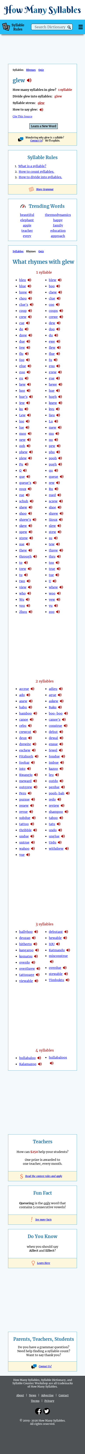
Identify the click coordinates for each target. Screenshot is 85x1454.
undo (53, 830)
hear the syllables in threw (61, 550)
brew (23, 292)
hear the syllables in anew (30, 701)
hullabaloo (27, 1058)
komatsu (25, 956)
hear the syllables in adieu (61, 689)
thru (52, 556)
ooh (22, 446)
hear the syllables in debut (61, 732)
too (51, 563)
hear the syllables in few (28, 348)
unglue (54, 836)
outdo (53, 781)
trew (22, 569)
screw (53, 501)
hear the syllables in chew (60, 292)
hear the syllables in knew (60, 403)
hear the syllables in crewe (61, 317)
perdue (54, 787)
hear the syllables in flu (27, 354)
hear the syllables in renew (32, 805)
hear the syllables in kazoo (61, 769)
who (22, 593)
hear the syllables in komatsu (36, 956)
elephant (27, 220)
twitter (46, 1411)
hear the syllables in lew (29, 415)
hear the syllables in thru (59, 556)
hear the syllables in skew (30, 526)
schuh (23, 501)
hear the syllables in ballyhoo (36, 932)
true (52, 569)
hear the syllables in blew (59, 280)
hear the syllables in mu (57, 434)
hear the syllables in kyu (58, 409)
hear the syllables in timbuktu (67, 980)
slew (52, 526)
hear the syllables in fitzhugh (36, 756)
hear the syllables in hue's (31, 397)
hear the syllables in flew (59, 348)
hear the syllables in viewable (36, 981)
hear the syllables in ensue (61, 744)
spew (23, 532)
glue (22, 366)
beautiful (27, 215)
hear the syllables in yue (28, 855)
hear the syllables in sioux (61, 520)
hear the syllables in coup (30, 311)
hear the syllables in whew (61, 587)
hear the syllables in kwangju (36, 775)
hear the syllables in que (28, 477)
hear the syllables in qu (56, 470)
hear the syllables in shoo (30, 513)
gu (21, 378)
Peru (22, 793)
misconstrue (58, 956)
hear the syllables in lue (27, 427)
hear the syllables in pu (26, 464)
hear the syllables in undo (60, 830)
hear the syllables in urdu (59, 842)
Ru (51, 489)
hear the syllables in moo (29, 434)
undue (24, 836)
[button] (69, 27)
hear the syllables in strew (31, 538)
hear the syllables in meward (35, 781)
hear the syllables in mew (59, 427)
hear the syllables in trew (29, 569)
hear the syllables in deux (30, 738)
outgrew (25, 787)
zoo (51, 612)
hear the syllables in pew (58, 446)
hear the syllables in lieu (58, 415)
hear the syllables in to (26, 563)
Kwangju (25, 775)
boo (52, 286)
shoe (52, 507)
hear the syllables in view (30, 587)
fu (50, 360)
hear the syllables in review (62, 805)
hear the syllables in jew (28, 403)
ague (52, 695)
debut (53, 732)
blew (52, 280)
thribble (25, 830)
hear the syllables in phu (58, 452)
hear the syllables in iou (58, 944)
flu (21, 354)
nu (51, 440)
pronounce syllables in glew (41, 110)
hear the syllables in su (56, 538)
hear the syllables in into (29, 769)
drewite (25, 744)
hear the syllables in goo (28, 372)
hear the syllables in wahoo (33, 848)
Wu (21, 599)
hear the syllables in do (26, 329)
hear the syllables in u (54, 581)
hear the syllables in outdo (61, 781)
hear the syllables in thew (30, 550)
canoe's (54, 720)
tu (20, 575)
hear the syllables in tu (26, 575)
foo (21, 360)
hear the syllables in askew (61, 701)
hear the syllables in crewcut (34, 732)
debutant (56, 932)
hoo (22, 391)
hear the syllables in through (35, 556)
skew (23, 526)
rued (52, 495)
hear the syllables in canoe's (64, 719)
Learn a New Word (43, 126)
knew (53, 403)
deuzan (24, 938)
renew (24, 806)
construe (55, 726)
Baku (52, 707)
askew (53, 701)
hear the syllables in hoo (28, 391)
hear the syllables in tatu (58, 824)
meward (25, 781)
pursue (24, 799)
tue (51, 575)
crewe (53, 317)
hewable (55, 938)
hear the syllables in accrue (32, 689)
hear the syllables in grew (60, 372)
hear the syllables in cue (28, 323)
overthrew (27, 969)
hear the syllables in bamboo (35, 713)
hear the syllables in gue (58, 378)
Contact (64, 1395)
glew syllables (29, 80)
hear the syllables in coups (61, 311)
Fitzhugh (26, 756)
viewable (26, 981)
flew (52, 348)
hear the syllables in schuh (31, 501)
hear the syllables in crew (30, 317)
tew (51, 544)
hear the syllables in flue (58, 354)
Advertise (47, 1395)
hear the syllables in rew (58, 483)
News (32, 1395)
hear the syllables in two (28, 581)
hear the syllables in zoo (58, 612)
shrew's (25, 520)
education (58, 231)
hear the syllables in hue (58, 391)
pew (52, 446)
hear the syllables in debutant (66, 932)
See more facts (43, 1219)
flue (52, 354)
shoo (23, 513)
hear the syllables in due (28, 341)
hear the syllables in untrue (33, 842)
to (20, 563)
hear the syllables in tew (58, 544)
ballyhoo (26, 932)
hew (22, 384)
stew (52, 532)
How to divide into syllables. (40, 177)
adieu (53, 689)
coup (23, 311)
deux (23, 738)
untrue (24, 842)
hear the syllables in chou (30, 298)
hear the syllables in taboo (61, 818)
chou (23, 298)
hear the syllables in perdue (63, 787)
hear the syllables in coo (58, 305)
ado (22, 695)
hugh (53, 397)
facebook (38, 1411)
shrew (53, 513)
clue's (23, 305)
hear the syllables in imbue (62, 762)
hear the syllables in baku (60, 707)
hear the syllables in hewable (65, 938)
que (22, 477)
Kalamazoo (27, 1064)
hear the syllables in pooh (60, 458)
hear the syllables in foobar (33, 762)
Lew (22, 415)
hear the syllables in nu (56, 440)
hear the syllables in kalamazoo (40, 1064)
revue (23, 812)
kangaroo (26, 950)
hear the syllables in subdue (34, 818)
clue (52, 298)
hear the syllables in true (58, 569)
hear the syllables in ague (59, 695)
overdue (55, 968)
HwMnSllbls (42, 9)
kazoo (53, 769)
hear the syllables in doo (58, 329)
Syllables (18, 251)
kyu (51, 409)
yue (22, 855)
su (50, 538)
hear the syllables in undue (32, 836)
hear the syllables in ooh (28, 446)
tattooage (26, 975)
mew (52, 427)
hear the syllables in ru (56, 489)
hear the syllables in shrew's (34, 520)
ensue (53, 744)
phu (52, 452)
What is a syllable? (32, 166)
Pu (21, 464)
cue (21, 323)
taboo (53, 818)
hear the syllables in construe (65, 726)
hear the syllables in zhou (30, 612)
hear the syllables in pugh (60, 464)
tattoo (24, 824)
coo (51, 305)
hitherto (25, 944)
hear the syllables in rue (27, 495)
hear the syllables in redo (59, 799)
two (22, 581)
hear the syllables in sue (28, 544)
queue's (25, 483)
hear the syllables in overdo (33, 962)
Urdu (52, 842)
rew (51, 483)
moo (22, 434)
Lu (51, 421)
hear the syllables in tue (57, 575)
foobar (24, 763)
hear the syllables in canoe (31, 719)
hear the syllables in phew (31, 452)
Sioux (53, 520)
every (27, 236)
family (58, 225)
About (20, 1395)
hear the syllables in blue (29, 286)
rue (21, 495)
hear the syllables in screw (61, 501)
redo (52, 799)
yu (51, 606)
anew (23, 701)
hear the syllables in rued (59, 495)
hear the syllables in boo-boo (66, 713)
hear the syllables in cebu (30, 726)
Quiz (41, 70)
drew (23, 335)
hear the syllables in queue (61, 477)
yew (52, 599)
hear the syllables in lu (56, 421)
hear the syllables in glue (29, 366)
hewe (53, 384)
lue (21, 427)
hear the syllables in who (29, 593)
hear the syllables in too (57, 563)
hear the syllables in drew (30, 335)
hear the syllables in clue (58, 298)
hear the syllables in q (25, 470)
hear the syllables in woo (59, 593)
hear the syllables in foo (28, 360)
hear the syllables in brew (30, 292)
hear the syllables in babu (30, 707)
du (51, 335)
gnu (52, 366)
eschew (24, 750)
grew (52, 372)
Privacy (49, 1400)
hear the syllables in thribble (35, 830)
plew (23, 458)
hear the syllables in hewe (60, 384)
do (21, 329)
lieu (52, 415)
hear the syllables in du (56, 335)
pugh (53, 464)
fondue (54, 756)
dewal (53, 738)
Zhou (23, 612)
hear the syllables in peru (29, 793)
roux (22, 489)
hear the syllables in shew (30, 507)
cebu (22, 726)
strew (23, 538)
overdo (24, 962)
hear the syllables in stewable (66, 974)
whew (53, 587)
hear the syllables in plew (30, 458)
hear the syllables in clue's (31, 305)
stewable (56, 974)
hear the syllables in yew (58, 599)
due (22, 341)
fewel (53, 750)
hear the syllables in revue (31, 812)
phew (23, 452)
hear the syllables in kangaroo (37, 950)
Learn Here (43, 1263)
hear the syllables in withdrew (67, 848)
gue (51, 378)
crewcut (25, 732)
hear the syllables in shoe (59, 507)
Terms (35, 1400)
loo (21, 421)
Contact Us (36, 140)
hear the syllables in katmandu (68, 950)
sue (21, 544)
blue (22, 286)
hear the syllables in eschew (34, 750)
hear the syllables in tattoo (32, 824)
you (22, 606)
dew (52, 323)
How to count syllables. (36, 172)
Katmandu (57, 950)
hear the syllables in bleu (29, 280)
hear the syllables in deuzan (34, 938)
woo (52, 593)
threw (53, 550)
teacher (27, 231)
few (22, 348)
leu (51, 775)
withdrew (56, 849)
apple (27, 225)
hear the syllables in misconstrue (51, 962)
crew (22, 317)
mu (51, 434)
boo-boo (56, 713)
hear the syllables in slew (59, 526)
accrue (24, 689)
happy (58, 220)
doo (52, 329)
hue (51, 391)
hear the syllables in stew (59, 532)
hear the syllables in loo (27, 421)
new (22, 440)
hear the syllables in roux (29, 489)
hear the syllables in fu (55, 360)
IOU (51, 944)
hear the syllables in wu (27, 599)
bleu (22, 280)
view (22, 587)
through (25, 556)
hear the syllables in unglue (63, 836)
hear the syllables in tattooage (37, 975)
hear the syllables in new (29, 440)
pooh (53, 458)
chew (53, 292)
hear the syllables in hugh (60, 397)
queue (53, 477)
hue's (23, 397)
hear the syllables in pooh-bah (68, 793)
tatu (52, 824)
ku (21, 409)
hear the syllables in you (28, 606)
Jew (22, 403)
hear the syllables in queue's (34, 483)
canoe (23, 720)
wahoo (24, 849)
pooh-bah (56, 793)
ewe (52, 341)
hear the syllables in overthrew (38, 969)
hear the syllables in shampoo (66, 812)
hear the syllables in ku (26, 409)
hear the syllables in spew (30, 532)
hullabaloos (58, 1057)
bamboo (25, 713)
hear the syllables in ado (28, 695)
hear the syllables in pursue (33, 799)
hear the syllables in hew (29, 384)
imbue (54, 763)
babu (23, 707)
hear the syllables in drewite (34, 744)
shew (23, 507)
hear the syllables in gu (26, 378)
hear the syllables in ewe (58, 341)
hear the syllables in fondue (63, 756)
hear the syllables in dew (58, 323)
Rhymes (31, 70)
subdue (24, 818)
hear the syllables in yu (56, 606)
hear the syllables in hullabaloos (51, 1063)
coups (53, 311)
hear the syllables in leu (57, 775)
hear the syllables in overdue (64, 968)
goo (22, 372)
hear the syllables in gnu (58, 366)
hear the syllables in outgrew (35, 787)
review (54, 806)
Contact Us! (45, 1366)
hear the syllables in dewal (61, 738)
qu (51, 470)
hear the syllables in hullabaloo (39, 1058)
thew (23, 550)
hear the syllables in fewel (61, 750)
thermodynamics (58, 215)
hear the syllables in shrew (61, 513)
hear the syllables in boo (58, 286)
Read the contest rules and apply (42, 1176)
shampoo (56, 812)
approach (58, 236)
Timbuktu (56, 980)
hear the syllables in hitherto (35, 944)
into (22, 769)
